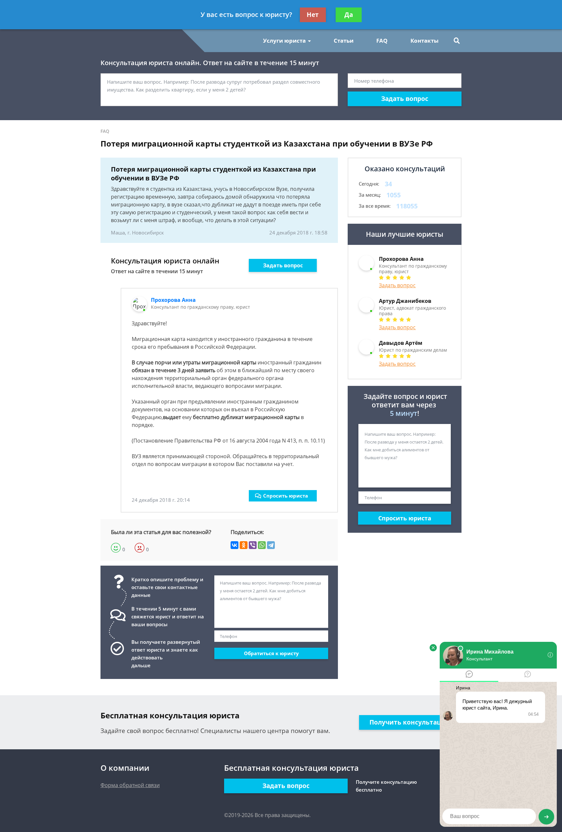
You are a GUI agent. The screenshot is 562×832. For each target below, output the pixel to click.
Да (348, 14)
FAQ (382, 40)
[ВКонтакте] (234, 545)
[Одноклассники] (244, 545)
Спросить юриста (285, 495)
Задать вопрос (404, 98)
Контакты (424, 40)
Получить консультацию (410, 722)
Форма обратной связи (130, 785)
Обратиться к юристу (271, 653)
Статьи (344, 40)
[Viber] (253, 545)
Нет (313, 14)
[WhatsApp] (262, 545)
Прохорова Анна (173, 299)
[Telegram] (271, 545)
